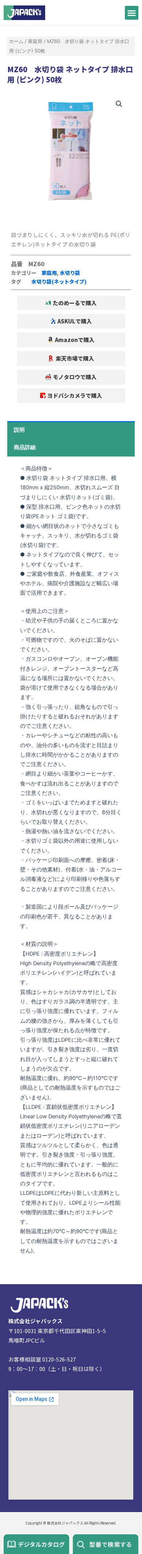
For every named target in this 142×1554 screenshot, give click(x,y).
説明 (19, 430)
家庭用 (35, 41)
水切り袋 (70, 272)
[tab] (71, 430)
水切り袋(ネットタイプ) (59, 281)
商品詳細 (25, 447)
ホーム (16, 41)
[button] (132, 13)
